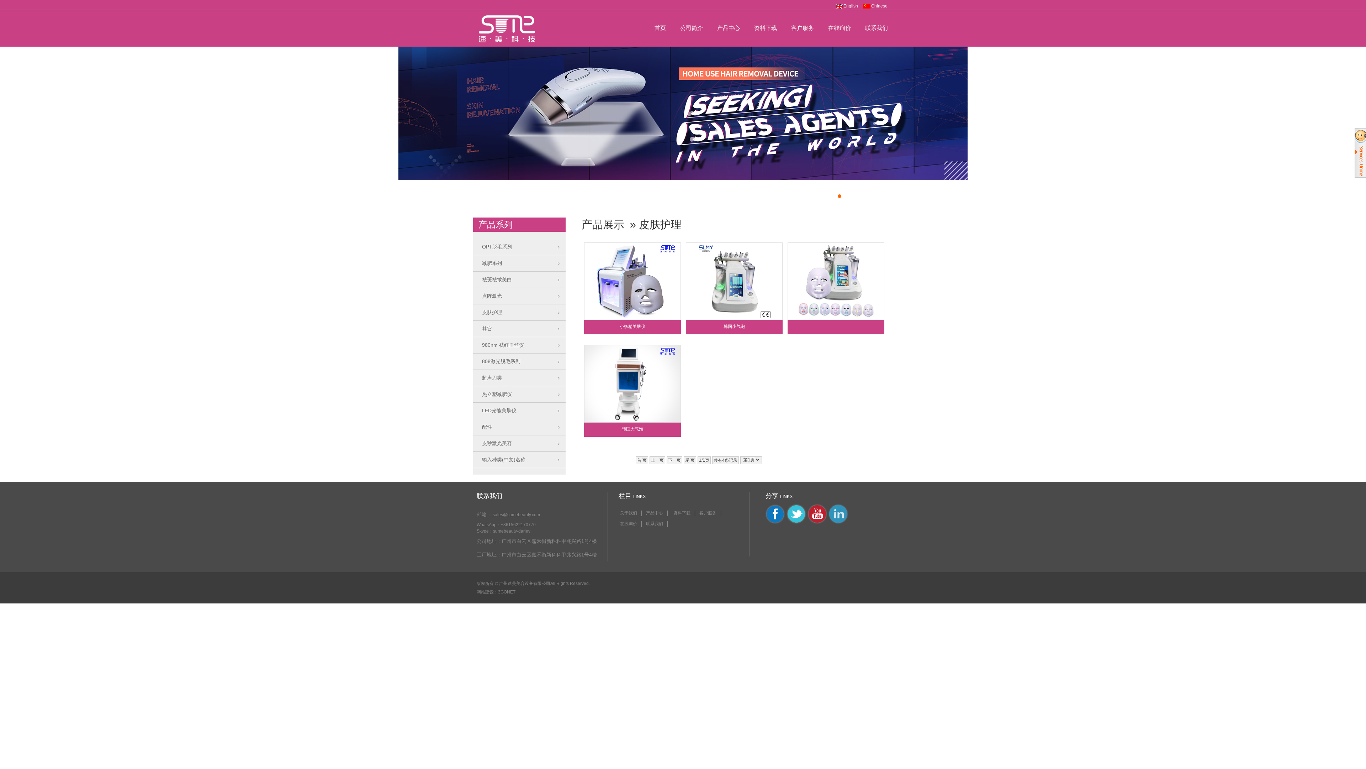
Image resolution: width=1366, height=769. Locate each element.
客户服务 (802, 28)
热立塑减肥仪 (497, 394)
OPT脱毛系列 (497, 247)
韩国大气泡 (632, 429)
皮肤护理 (492, 312)
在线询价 (839, 28)
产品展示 (603, 224)
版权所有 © (487, 583)
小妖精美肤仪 (632, 326)
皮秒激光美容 (497, 443)
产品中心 (728, 28)
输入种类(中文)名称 (503, 459)
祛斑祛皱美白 (497, 279)
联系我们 (876, 28)
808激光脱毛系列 (501, 361)
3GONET (506, 592)
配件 (487, 427)
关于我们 (628, 513)
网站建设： (487, 592)
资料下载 (765, 28)
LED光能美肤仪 (499, 410)
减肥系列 (492, 263)
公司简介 (691, 28)
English (850, 6)
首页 (660, 28)
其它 (487, 328)
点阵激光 (492, 296)
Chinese (879, 6)
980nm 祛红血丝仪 (503, 345)
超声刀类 (492, 378)
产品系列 (495, 224)
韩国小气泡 (734, 326)
